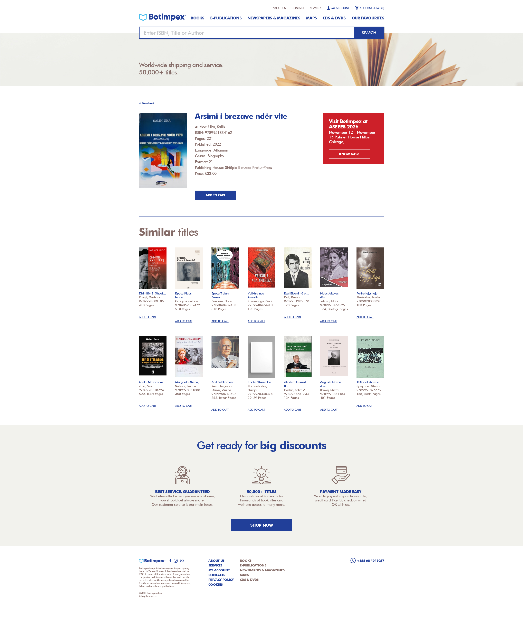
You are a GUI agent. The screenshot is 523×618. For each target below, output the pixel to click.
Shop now (261, 525)
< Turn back (147, 103)
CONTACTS (216, 575)
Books (197, 18)
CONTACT (298, 8)
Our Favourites (368, 18)
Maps (311, 18)
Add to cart (215, 195)
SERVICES (316, 8)
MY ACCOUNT (340, 8)
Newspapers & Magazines (273, 18)
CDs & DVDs (334, 18)
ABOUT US (279, 8)
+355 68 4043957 (370, 561)
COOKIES (215, 585)
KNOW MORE (349, 154)
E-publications (225, 18)
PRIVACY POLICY (221, 580)
